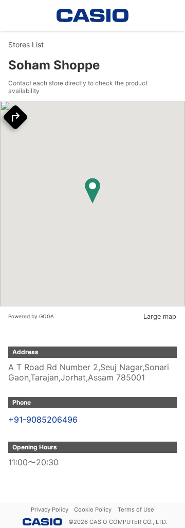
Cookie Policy (93, 509)
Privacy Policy (49, 509)
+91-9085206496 (43, 419)
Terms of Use (136, 509)
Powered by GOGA (31, 316)
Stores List (26, 44)
